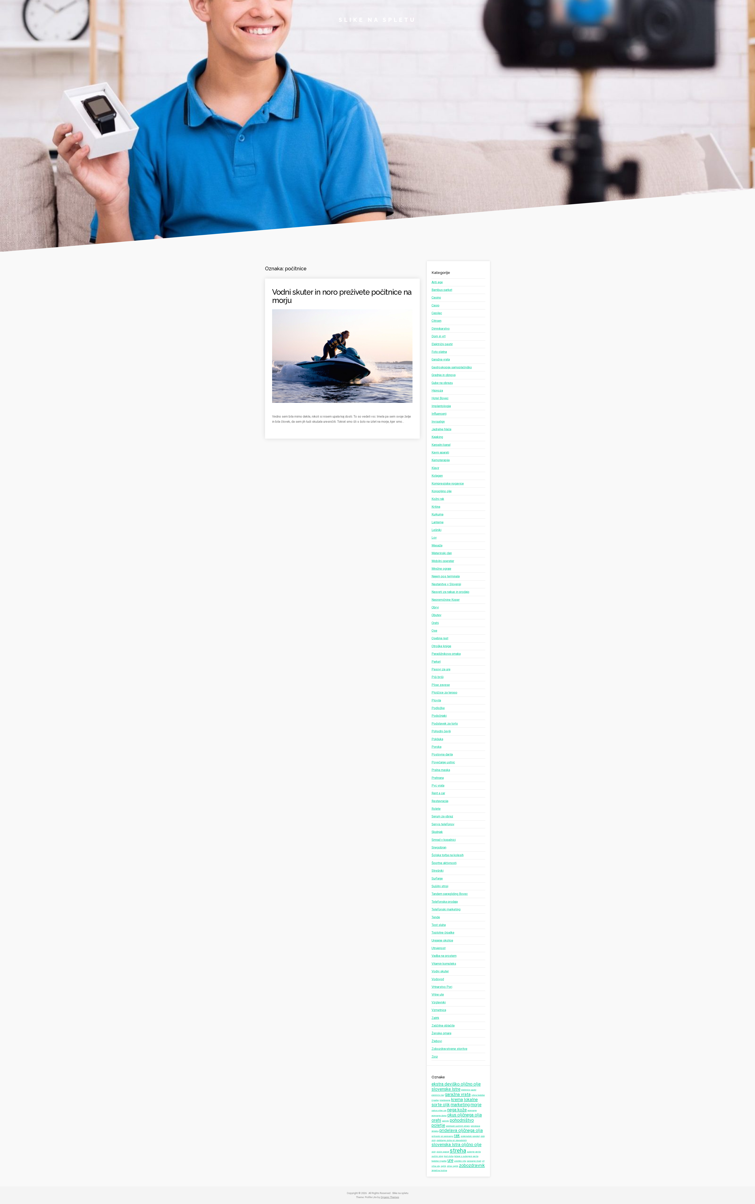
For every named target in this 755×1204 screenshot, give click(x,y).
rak (457, 1135)
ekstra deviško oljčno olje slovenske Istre (456, 1087)
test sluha (449, 1156)
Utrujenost (439, 948)
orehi (436, 1120)
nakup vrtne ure (439, 1110)
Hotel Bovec (440, 398)
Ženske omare (441, 1033)
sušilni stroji (437, 1156)
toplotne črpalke (439, 1161)
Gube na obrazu (442, 383)
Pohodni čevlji (441, 731)
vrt (483, 1161)
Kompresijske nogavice (448, 483)
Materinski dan (442, 553)
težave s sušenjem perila (466, 1156)
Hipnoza (437, 390)
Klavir (435, 468)
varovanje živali (474, 1161)
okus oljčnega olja (464, 1114)
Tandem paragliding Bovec (450, 894)
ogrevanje (472, 1110)
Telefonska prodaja (445, 902)
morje (476, 1104)
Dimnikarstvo (441, 328)
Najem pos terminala (446, 576)
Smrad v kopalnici (444, 840)
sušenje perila (474, 1152)
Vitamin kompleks (444, 964)
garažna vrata (458, 1094)
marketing (460, 1104)
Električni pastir (442, 344)
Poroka (436, 747)
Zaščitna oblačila (443, 1025)
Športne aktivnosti (444, 863)
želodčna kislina (439, 1170)
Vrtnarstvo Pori (442, 987)
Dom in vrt (439, 336)
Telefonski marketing (446, 909)
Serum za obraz (442, 816)
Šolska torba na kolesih (448, 855)
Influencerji (439, 414)
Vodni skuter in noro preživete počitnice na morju (342, 296)
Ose (434, 630)
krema (457, 1099)
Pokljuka (437, 739)
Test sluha (439, 925)
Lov (434, 537)
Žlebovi (437, 1041)
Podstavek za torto (445, 723)
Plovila (436, 700)
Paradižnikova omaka (446, 654)
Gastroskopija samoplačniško (452, 367)
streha (458, 1150)
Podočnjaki (439, 716)
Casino (436, 297)
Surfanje (437, 878)
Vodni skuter (440, 971)
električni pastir (468, 1090)
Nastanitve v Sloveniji (446, 584)
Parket (436, 662)
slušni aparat (442, 1152)
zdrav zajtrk (452, 1166)
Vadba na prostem (444, 956)
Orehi (435, 623)
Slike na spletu (377, 20)
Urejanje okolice (442, 940)
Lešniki (436, 530)
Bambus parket (442, 290)
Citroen (436, 321)
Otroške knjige (441, 646)
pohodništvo (462, 1120)
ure (450, 1160)
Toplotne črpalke (443, 932)
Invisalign (438, 421)
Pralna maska (441, 770)
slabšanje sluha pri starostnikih (451, 1140)
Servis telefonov (443, 824)
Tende (436, 917)
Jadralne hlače (441, 429)
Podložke (438, 708)
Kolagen (437, 476)
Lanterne (438, 522)
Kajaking (437, 437)
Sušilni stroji (440, 886)
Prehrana (438, 778)
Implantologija (441, 406)
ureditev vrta (460, 1161)
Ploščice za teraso (444, 692)
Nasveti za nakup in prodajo (450, 592)
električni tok (438, 1095)
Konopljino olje (442, 491)
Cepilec (437, 313)
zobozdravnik (472, 1165)
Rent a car (438, 793)
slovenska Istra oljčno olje (457, 1144)
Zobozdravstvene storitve (449, 1049)
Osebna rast (440, 638)
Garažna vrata (441, 359)
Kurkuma (437, 514)
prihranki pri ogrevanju (442, 1136)
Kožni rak (438, 499)
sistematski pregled (470, 1136)
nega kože (457, 1109)
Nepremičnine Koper (446, 600)
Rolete (436, 809)
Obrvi (435, 607)
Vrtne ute (438, 994)
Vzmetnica (439, 1010)
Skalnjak (437, 832)
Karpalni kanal (441, 445)
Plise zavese (441, 685)
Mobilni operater (443, 561)
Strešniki (438, 871)
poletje (438, 1125)
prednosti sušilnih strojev (458, 1126)
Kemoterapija (441, 460)
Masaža (437, 545)
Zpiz (435, 1057)
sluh (434, 1152)
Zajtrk (435, 1018)
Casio (435, 305)
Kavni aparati (440, 452)
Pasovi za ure (441, 669)
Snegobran (439, 847)
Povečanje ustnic (443, 762)
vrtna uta (436, 1166)
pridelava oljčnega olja (461, 1130)
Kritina (436, 507)
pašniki (445, 1121)
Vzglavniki (439, 1002)
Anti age (437, 282)
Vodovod (438, 979)
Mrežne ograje (441, 569)
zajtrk (443, 1166)
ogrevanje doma (439, 1115)
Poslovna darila (442, 754)
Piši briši (438, 677)
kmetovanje (445, 1100)
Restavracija (440, 801)
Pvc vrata (438, 785)
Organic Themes (390, 1197)
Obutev (436, 615)
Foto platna (439, 352)
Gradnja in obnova (444, 375)
